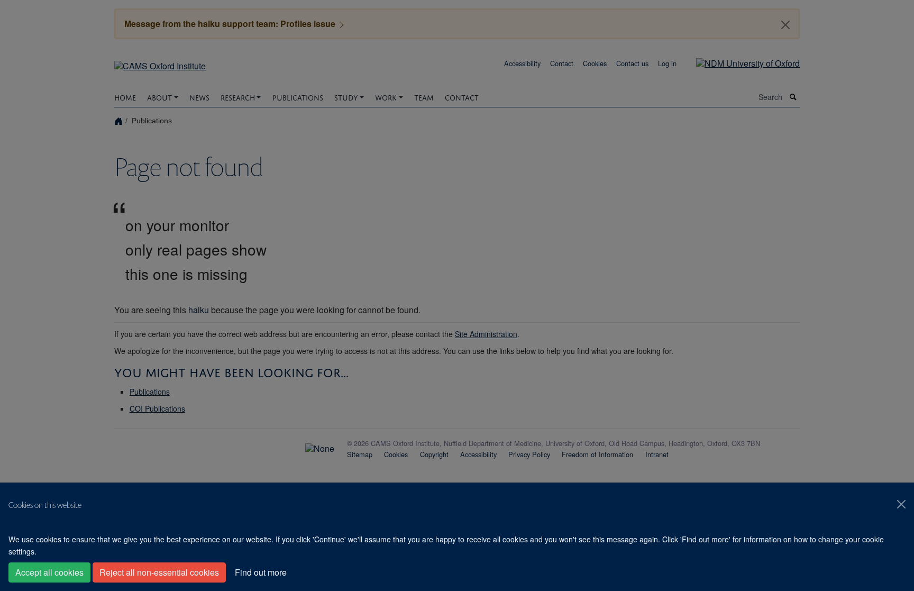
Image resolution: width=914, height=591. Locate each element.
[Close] (901, 504)
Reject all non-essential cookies (159, 572)
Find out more (261, 572)
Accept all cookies (49, 572)
